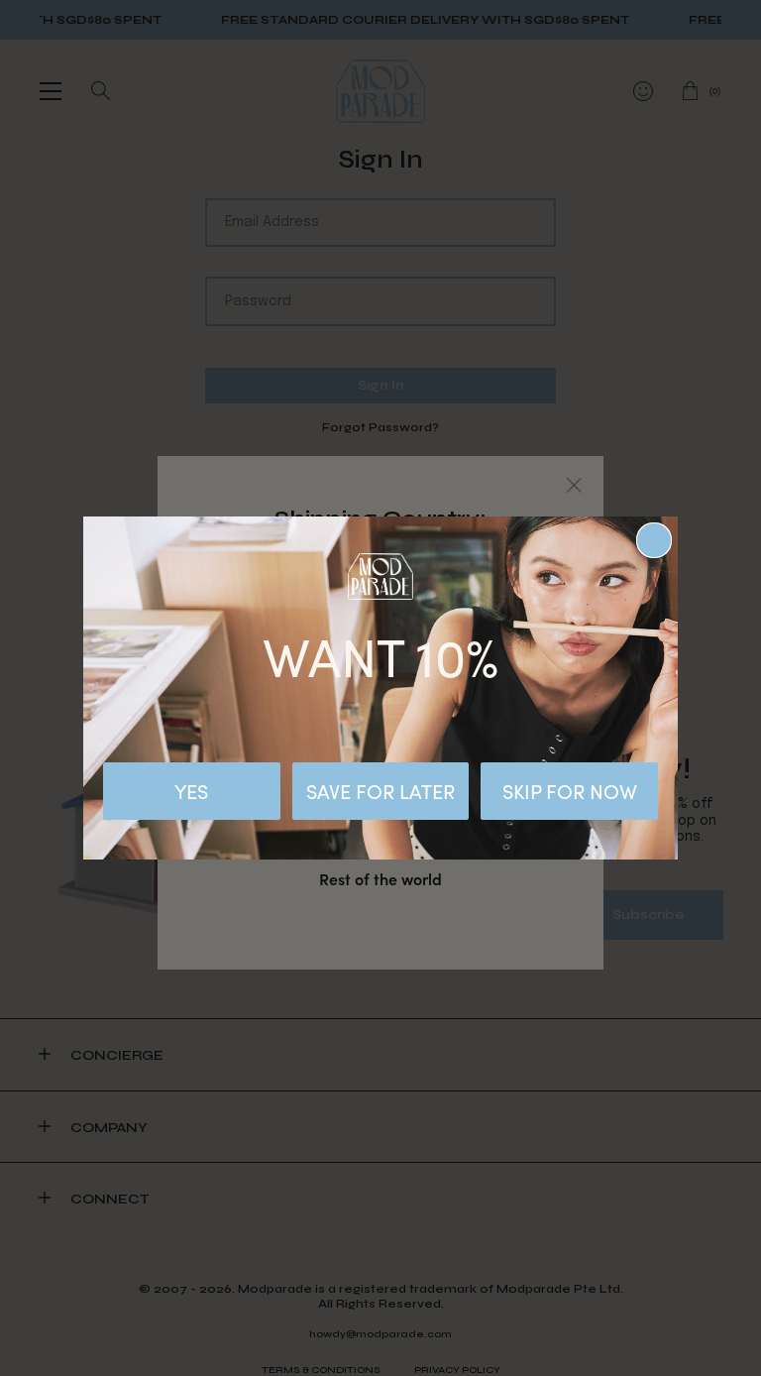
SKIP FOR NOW (569, 790)
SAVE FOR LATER (380, 790)
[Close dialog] (654, 540)
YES (191, 790)
